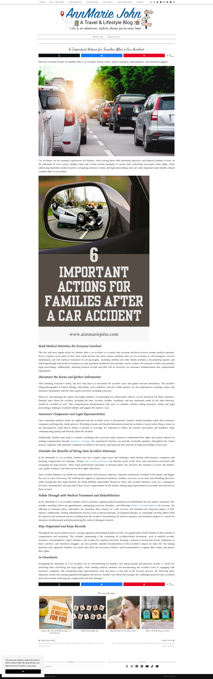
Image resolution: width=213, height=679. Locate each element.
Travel (140, 2)
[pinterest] (142, 666)
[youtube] (147, 666)
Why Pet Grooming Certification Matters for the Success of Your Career (143, 643)
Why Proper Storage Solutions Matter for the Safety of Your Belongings (71, 643)
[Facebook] (167, 2)
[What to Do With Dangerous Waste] (157, 612)
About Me (98, 37)
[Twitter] (151, 2)
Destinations (124, 2)
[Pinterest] (157, 2)
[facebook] (136, 666)
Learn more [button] (31, 666)
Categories (92, 2)
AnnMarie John (49, 676)
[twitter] (127, 666)
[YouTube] (161, 2)
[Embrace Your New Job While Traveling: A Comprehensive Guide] (55, 612)
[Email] (171, 2)
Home (42, 2)
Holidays (108, 2)
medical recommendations (144, 505)
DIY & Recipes (57, 2)
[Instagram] (154, 2)
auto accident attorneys (96, 461)
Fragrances (75, 2)
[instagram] (132, 666)
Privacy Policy (170, 676)
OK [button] (23, 671)
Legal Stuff (113, 37)
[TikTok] (164, 2)
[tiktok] (152, 666)
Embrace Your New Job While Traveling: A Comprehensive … (55, 632)
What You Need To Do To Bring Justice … (123, 631)
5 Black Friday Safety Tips (89, 631)
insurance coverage (80, 441)
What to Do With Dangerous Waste (157, 631)
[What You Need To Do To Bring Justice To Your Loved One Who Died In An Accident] (123, 612)
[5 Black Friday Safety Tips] (89, 612)
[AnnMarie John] (106, 17)
